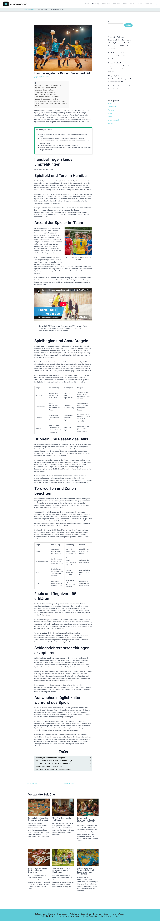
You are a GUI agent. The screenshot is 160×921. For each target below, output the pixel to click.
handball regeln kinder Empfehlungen (48, 86)
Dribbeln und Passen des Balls (45, 95)
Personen (116, 4)
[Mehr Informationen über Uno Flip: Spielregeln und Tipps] (63, 807)
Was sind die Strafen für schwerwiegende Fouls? (55, 769)
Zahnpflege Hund (91, 916)
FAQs (37, 106)
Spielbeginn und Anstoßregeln (45, 92)
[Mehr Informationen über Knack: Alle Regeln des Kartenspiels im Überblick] (39, 857)
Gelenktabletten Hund (51, 916)
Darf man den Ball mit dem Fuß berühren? (53, 763)
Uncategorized (113, 120)
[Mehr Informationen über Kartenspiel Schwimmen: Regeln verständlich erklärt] (88, 807)
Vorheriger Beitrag (32, 783)
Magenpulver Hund (72, 916)
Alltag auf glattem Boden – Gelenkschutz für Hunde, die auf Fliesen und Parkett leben (119, 79)
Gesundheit (106, 4)
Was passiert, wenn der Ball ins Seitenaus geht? (55, 760)
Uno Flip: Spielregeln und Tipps (61, 819)
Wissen (139, 4)
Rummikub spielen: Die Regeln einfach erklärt (38, 819)
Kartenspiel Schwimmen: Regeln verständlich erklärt (86, 820)
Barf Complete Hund (110, 916)
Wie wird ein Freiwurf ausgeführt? (49, 766)
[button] (156, 4)
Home (87, 4)
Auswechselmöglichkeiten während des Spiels (51, 103)
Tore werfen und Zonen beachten (47, 97)
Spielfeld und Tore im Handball (45, 88)
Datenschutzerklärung (45, 914)
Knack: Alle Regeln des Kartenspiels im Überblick (38, 870)
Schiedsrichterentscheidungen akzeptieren (50, 101)
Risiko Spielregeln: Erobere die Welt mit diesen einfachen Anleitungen (85, 871)
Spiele (125, 4)
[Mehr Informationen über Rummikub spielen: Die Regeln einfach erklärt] (39, 807)
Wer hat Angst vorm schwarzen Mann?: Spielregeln (61, 870)
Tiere (132, 4)
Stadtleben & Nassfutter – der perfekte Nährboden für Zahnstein (119, 56)
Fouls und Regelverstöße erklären (46, 99)
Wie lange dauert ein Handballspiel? (50, 757)
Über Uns (148, 4)
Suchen (110, 22)
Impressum (62, 914)
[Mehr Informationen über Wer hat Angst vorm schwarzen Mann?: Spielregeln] (63, 857)
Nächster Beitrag (71, 783)
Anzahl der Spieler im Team (44, 90)
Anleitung (95, 4)
